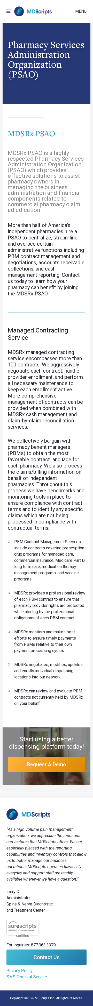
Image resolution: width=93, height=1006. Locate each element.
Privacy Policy (19, 970)
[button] (81, 11)
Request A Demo (46, 764)
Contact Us (47, 957)
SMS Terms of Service (26, 977)
